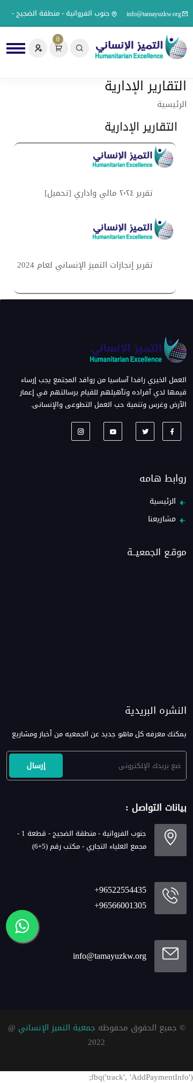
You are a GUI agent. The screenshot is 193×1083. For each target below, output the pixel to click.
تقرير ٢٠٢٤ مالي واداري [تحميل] (98, 192)
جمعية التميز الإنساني (56, 1027)
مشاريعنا (162, 519)
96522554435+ (120, 890)
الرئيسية (172, 104)
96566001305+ (120, 905)
